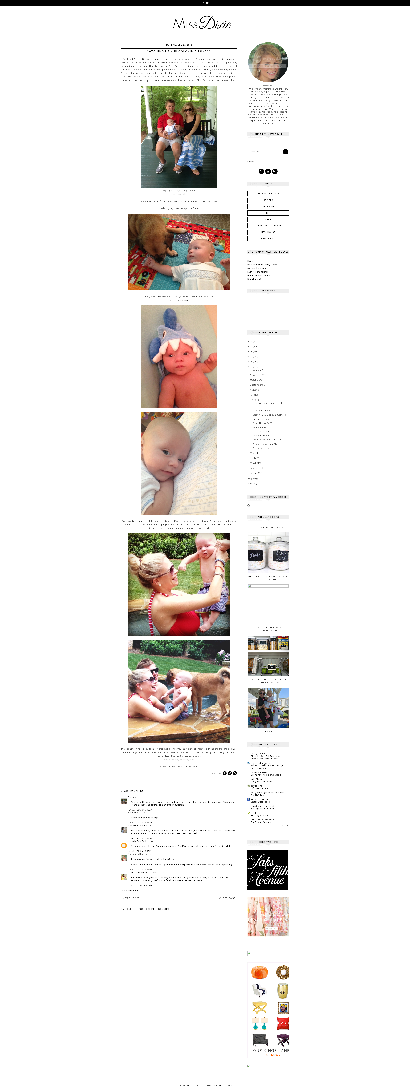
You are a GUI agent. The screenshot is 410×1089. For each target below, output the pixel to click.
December (256, 369)
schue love (256, 785)
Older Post (227, 898)
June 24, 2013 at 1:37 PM (140, 851)
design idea (268, 239)
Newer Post (131, 898)
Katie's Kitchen (260, 427)
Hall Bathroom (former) (259, 275)
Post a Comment (129, 890)
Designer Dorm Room (262, 781)
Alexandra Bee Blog (138, 853)
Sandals (182, 194)
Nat (130, 797)
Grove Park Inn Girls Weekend (266, 774)
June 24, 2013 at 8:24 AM (140, 838)
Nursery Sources (261, 431)
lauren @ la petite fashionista (143, 872)
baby (268, 219)
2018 (250, 341)
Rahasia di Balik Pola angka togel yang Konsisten (267, 766)
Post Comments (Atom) (154, 909)
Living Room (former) (258, 271)
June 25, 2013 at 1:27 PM (140, 869)
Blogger (227, 1086)
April (252, 458)
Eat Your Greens (261, 435)
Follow (250, 161)
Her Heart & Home (260, 762)
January (254, 472)
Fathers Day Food (261, 418)
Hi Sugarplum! (258, 753)
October (254, 379)
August (254, 389)
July (252, 394)
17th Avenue (197, 1086)
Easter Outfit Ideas (260, 801)
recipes (268, 200)
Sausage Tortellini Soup (263, 808)
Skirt (174, 194)
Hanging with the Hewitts (264, 806)
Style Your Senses (260, 799)
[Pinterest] (262, 171)
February (255, 468)
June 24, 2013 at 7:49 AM (140, 809)
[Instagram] (268, 171)
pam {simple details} (139, 825)
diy (268, 213)
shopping (268, 207)
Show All (285, 826)
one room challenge (268, 226)
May (252, 453)
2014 (250, 361)
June (252, 399)
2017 (250, 346)
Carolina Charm (259, 772)
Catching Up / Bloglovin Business (269, 414)
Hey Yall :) (268, 731)
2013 (250, 366)
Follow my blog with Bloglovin (179, 759)
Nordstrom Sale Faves (268, 527)
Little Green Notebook (262, 819)
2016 (250, 351)
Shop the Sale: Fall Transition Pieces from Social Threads (265, 757)
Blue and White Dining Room (262, 264)
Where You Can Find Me (265, 443)
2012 (250, 479)
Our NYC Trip (257, 795)
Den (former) (254, 279)
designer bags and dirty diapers (267, 792)
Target (183, 300)
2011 (250, 484)
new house (268, 232)
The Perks (256, 813)
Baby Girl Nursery (256, 268)
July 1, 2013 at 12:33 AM (140, 885)
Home (205, 3)
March (253, 463)
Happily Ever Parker (138, 841)
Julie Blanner (257, 779)
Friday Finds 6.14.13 (262, 423)
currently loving (268, 194)
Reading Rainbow (259, 815)
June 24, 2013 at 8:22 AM (140, 822)
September (256, 384)
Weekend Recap (261, 448)
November (256, 374)
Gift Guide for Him (260, 788)
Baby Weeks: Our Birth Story (267, 439)
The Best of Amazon (261, 822)
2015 (250, 356)
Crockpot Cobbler (262, 410)
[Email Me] (275, 171)
